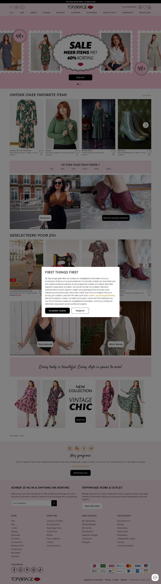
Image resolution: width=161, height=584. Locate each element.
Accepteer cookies (57, 310)
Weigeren (80, 310)
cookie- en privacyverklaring (101, 295)
